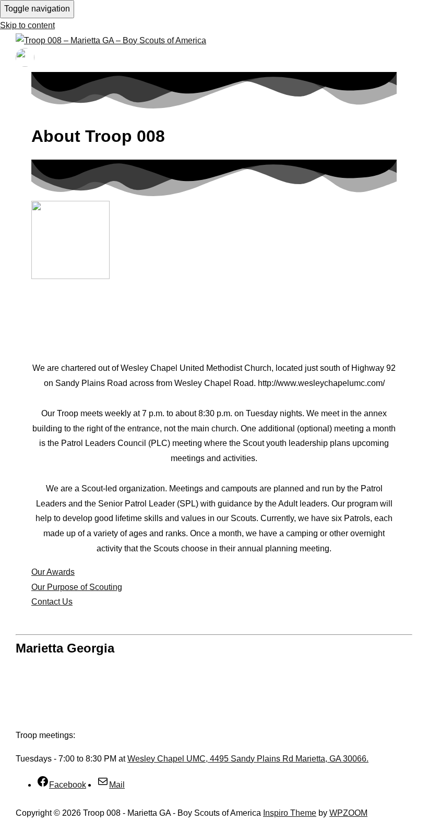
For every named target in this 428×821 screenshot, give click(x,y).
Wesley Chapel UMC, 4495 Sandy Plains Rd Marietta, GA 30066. (247, 758)
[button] (52, 601)
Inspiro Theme (289, 812)
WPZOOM (348, 812)
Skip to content (27, 25)
